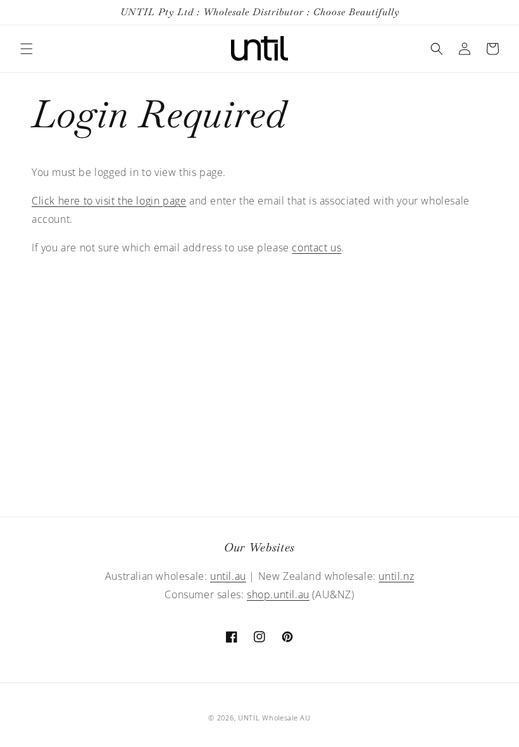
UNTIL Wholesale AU (274, 717)
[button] (27, 49)
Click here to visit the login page (109, 201)
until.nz (396, 576)
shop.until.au (278, 594)
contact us (316, 247)
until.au (228, 576)
